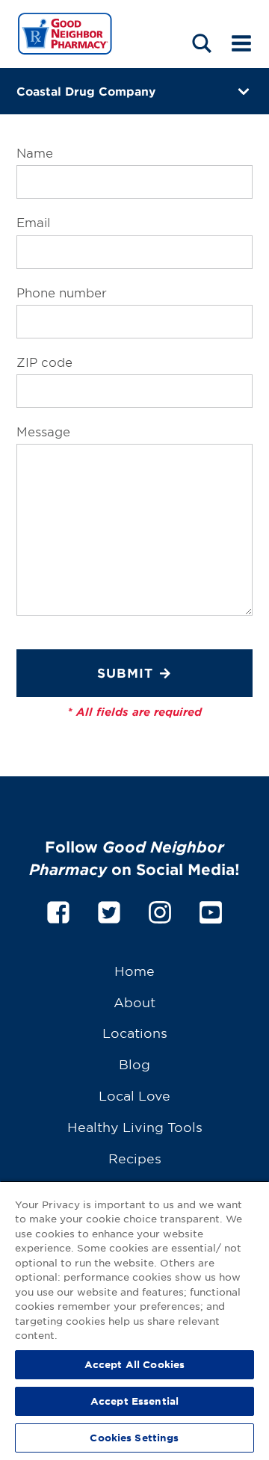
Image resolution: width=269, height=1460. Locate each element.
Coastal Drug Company (85, 91)
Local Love (134, 1095)
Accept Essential (134, 1401)
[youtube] (210, 909)
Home (134, 970)
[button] (201, 43)
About (134, 1001)
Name (34, 152)
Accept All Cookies (134, 1364)
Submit (125, 673)
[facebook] (58, 909)
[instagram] (160, 909)
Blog (134, 1063)
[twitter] (109, 909)
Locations (134, 1032)
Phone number (61, 292)
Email (33, 221)
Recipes (134, 1158)
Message (43, 431)
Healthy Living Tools (134, 1126)
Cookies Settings (134, 1438)
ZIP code (44, 361)
